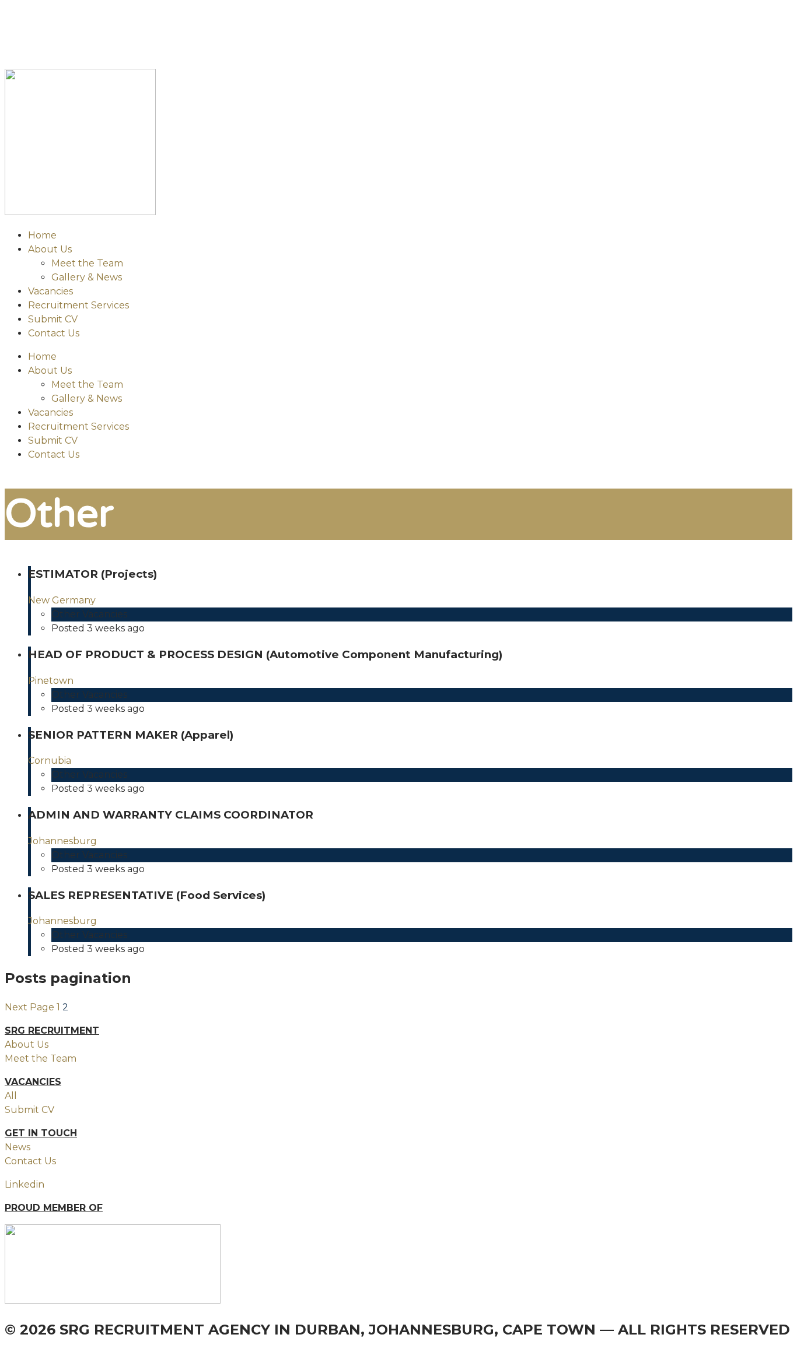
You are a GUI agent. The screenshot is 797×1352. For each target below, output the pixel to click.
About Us (50, 249)
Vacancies (50, 291)
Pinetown (51, 680)
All (11, 1095)
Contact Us (53, 333)
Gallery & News (86, 277)
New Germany (62, 600)
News (17, 1147)
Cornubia (49, 760)
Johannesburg (62, 841)
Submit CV (53, 319)
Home (42, 235)
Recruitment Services (78, 305)
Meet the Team (87, 263)
